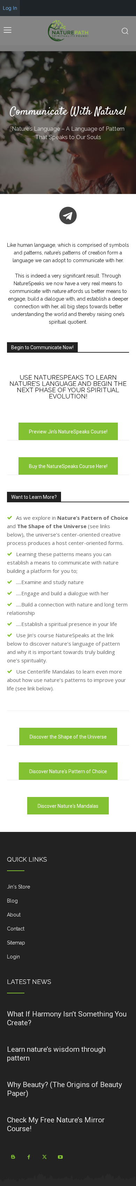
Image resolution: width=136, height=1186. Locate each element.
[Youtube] (60, 1157)
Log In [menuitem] (10, 8)
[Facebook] (29, 1157)
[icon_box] (68, 889)
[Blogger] (13, 1157)
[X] (44, 1157)
